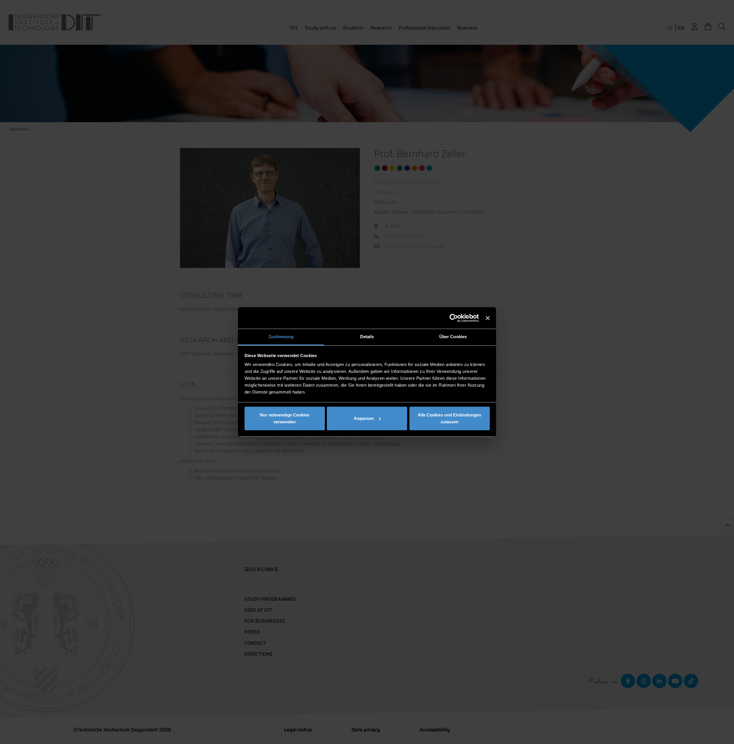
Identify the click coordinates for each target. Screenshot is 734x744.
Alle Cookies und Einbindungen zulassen (449, 418)
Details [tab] (367, 336)
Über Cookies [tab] (453, 336)
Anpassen (364, 418)
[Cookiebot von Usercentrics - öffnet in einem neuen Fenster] (454, 318)
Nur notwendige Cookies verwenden (284, 418)
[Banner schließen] (488, 318)
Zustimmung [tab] (281, 336)
